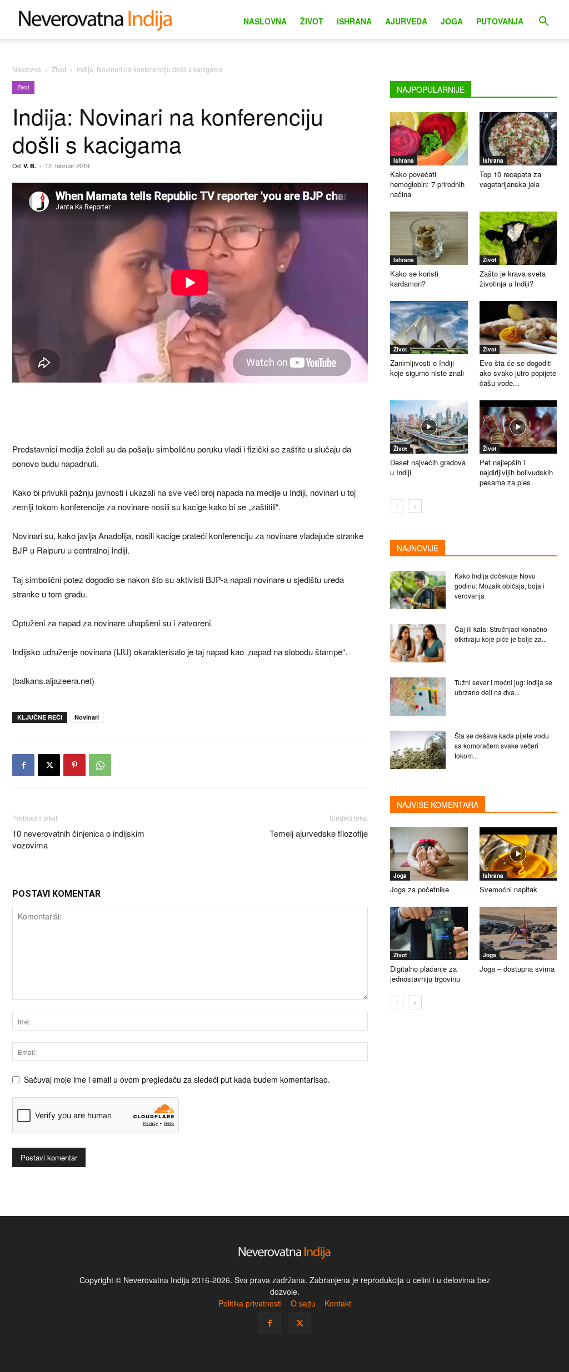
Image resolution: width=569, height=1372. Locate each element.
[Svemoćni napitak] (518, 854)
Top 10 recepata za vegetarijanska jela (510, 179)
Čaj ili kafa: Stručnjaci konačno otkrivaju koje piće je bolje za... (501, 634)
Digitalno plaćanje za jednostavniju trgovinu (425, 973)
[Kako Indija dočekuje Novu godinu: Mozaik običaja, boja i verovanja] (418, 590)
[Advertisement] (190, 413)
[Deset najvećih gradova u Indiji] (429, 427)
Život (311, 21)
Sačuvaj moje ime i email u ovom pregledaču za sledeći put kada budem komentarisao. (177, 1079)
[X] (49, 765)
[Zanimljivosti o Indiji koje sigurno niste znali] (429, 327)
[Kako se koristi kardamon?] (429, 238)
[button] (543, 22)
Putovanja (499, 21)
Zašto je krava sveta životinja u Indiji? (513, 278)
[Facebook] (23, 765)
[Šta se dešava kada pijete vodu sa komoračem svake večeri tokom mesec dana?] (418, 750)
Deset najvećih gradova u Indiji (428, 467)
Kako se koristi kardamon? (414, 278)
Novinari (86, 717)
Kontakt (338, 1303)
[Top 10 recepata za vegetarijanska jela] (518, 138)
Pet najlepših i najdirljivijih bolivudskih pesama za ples (516, 472)
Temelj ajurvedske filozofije (318, 833)
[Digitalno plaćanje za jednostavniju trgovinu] (429, 933)
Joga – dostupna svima (517, 968)
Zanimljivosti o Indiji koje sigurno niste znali (427, 368)
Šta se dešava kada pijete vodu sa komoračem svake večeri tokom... (502, 745)
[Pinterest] (74, 765)
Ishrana (354, 21)
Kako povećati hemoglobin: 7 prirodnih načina (427, 184)
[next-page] (415, 506)
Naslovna (265, 21)
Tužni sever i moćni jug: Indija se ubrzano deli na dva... (503, 687)
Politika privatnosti (250, 1303)
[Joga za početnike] (429, 854)
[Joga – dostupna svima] (518, 933)
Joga (452, 21)
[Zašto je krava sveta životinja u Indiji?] (518, 238)
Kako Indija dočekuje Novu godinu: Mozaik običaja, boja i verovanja (500, 585)
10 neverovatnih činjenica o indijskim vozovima (78, 839)
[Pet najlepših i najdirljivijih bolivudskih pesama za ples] (518, 427)
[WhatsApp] (100, 765)
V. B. (29, 166)
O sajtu (303, 1303)
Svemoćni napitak (508, 889)
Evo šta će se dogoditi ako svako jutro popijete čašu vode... (518, 373)
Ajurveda (406, 21)
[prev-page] (397, 506)
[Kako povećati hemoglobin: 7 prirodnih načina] (429, 138)
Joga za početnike (419, 889)
